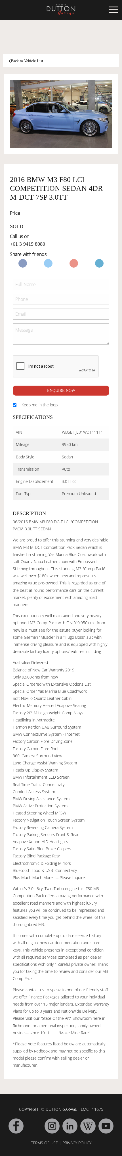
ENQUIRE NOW (61, 390)
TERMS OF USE (44, 1142)
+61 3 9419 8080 (27, 244)
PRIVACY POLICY (76, 1142)
